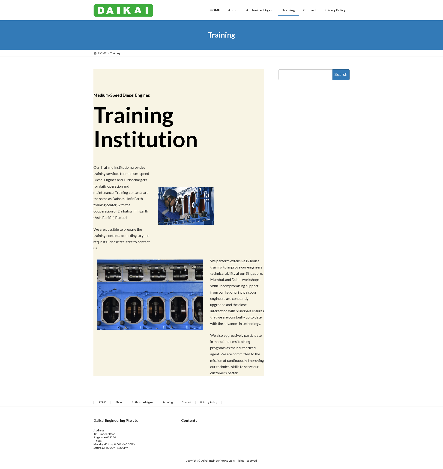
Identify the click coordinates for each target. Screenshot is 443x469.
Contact (186, 402)
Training (168, 402)
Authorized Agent (143, 402)
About (119, 402)
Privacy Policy (208, 402)
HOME (102, 402)
